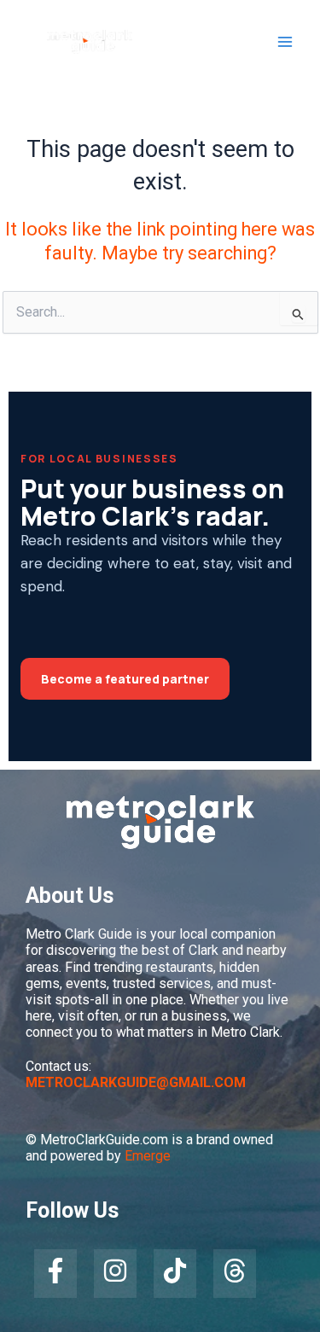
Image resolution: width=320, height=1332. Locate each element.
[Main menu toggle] (285, 42)
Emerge (148, 1156)
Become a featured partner (125, 679)
